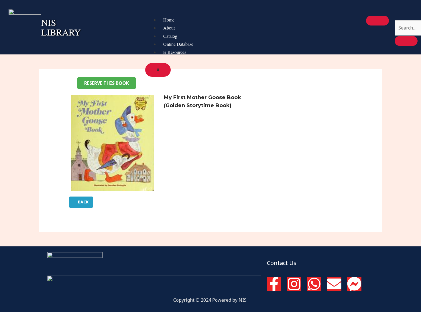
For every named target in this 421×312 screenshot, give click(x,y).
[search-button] (406, 41)
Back (82, 202)
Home (168, 20)
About (169, 28)
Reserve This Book (106, 83)
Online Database (178, 44)
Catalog (170, 36)
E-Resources (174, 52)
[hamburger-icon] (377, 20)
